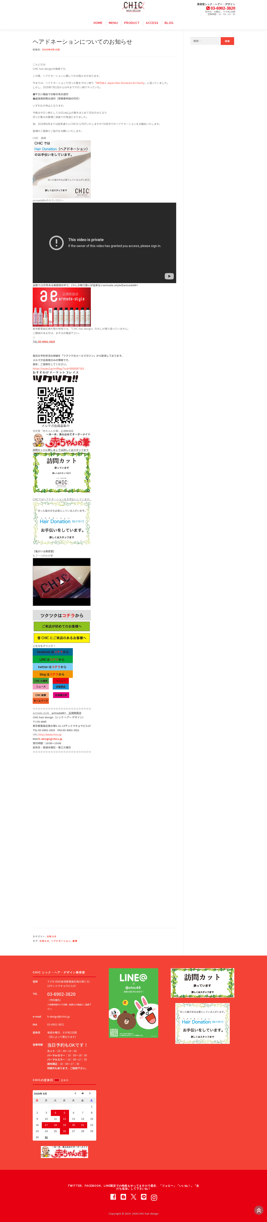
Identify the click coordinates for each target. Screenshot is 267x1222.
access (152, 23)
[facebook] (113, 1196)
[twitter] (133, 1196)
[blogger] (123, 1196)
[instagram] (154, 1196)
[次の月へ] (91, 1093)
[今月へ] (82, 1093)
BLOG (169, 23)
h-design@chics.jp (50, 739)
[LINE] (143, 1196)
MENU (113, 23)
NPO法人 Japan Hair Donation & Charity (120, 83)
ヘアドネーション (61, 940)
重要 (74, 940)
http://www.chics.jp (50, 734)
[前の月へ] (73, 1093)
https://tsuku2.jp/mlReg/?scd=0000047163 (58, 368)
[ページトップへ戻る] (258, 1210)
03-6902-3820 (46, 341)
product (132, 23)
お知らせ (52, 936)
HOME (98, 23)
